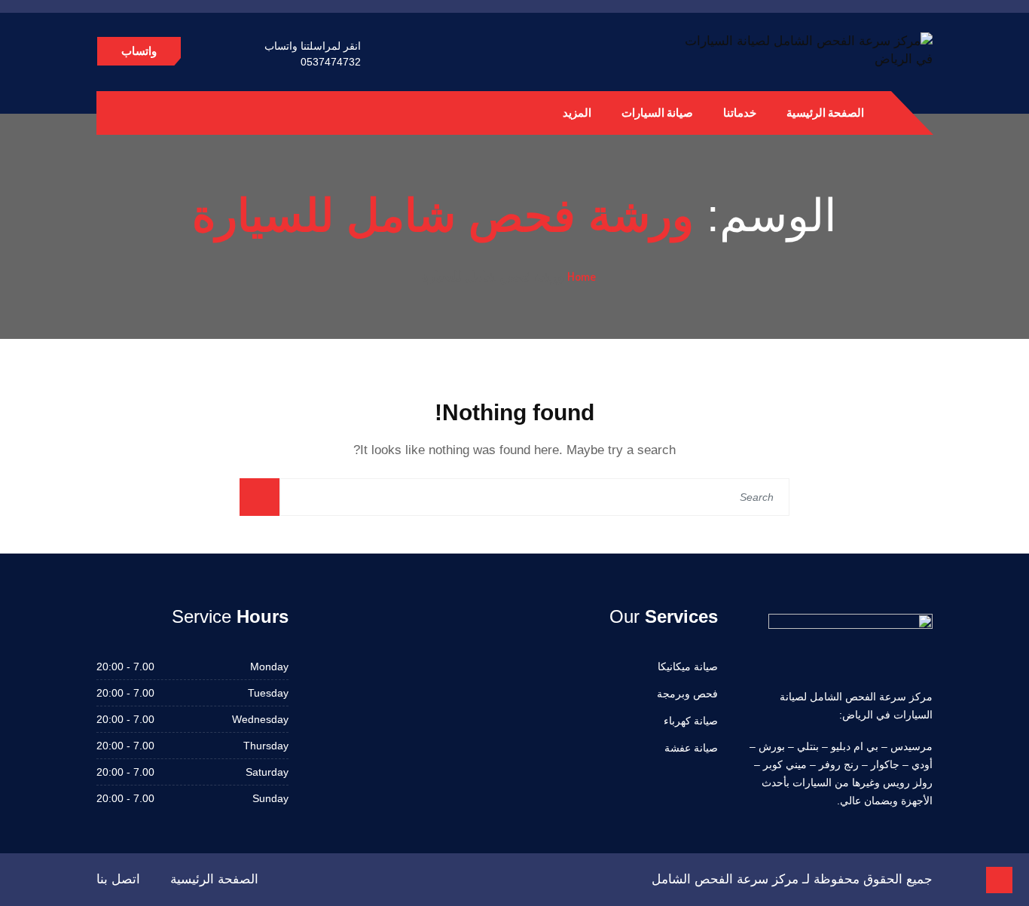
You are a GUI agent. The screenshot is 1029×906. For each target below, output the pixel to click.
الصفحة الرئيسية (825, 112)
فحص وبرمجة (687, 694)
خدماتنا (739, 112)
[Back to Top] (999, 880)
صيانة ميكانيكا (688, 666)
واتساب (139, 51)
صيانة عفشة (691, 748)
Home (581, 276)
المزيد (577, 112)
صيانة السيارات (657, 112)
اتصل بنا (118, 879)
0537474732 (331, 62)
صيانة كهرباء (691, 721)
